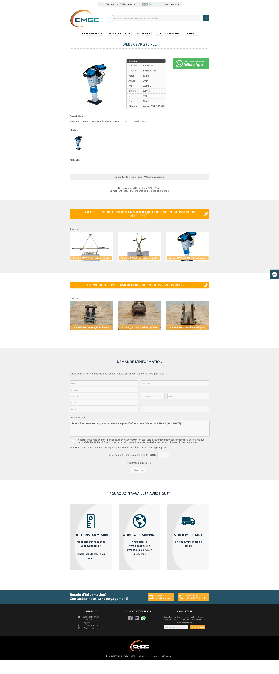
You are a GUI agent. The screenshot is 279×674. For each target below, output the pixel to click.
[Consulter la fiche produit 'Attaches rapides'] (139, 174)
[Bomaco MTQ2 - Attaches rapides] (94, 263)
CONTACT (191, 33)
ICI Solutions (168, 656)
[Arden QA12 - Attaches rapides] (142, 332)
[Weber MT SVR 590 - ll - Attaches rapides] (95, 83)
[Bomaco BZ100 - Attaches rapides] (142, 263)
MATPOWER (143, 33)
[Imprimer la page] (274, 274)
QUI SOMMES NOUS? (168, 33)
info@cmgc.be (129, 4)
